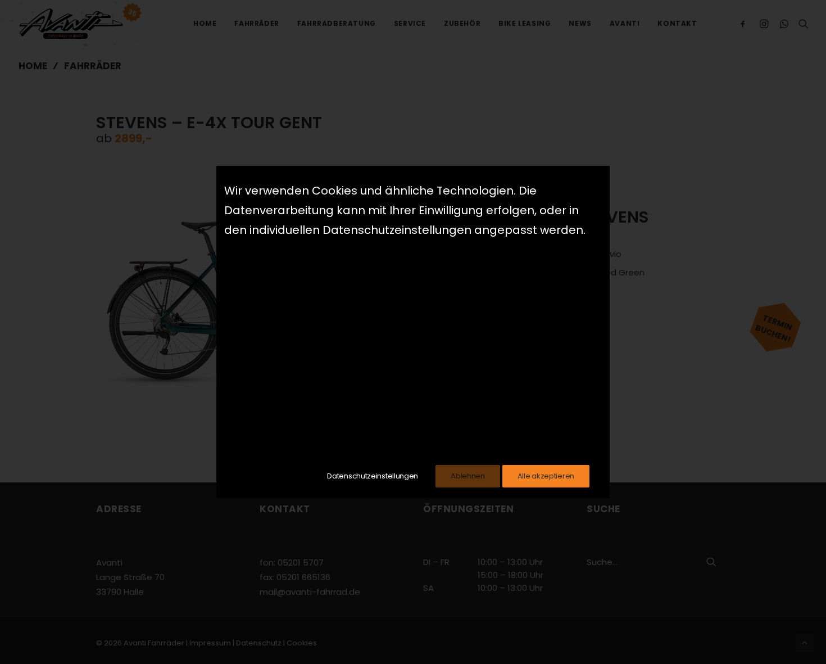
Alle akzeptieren (546, 476)
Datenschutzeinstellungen (372, 476)
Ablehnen (468, 476)
